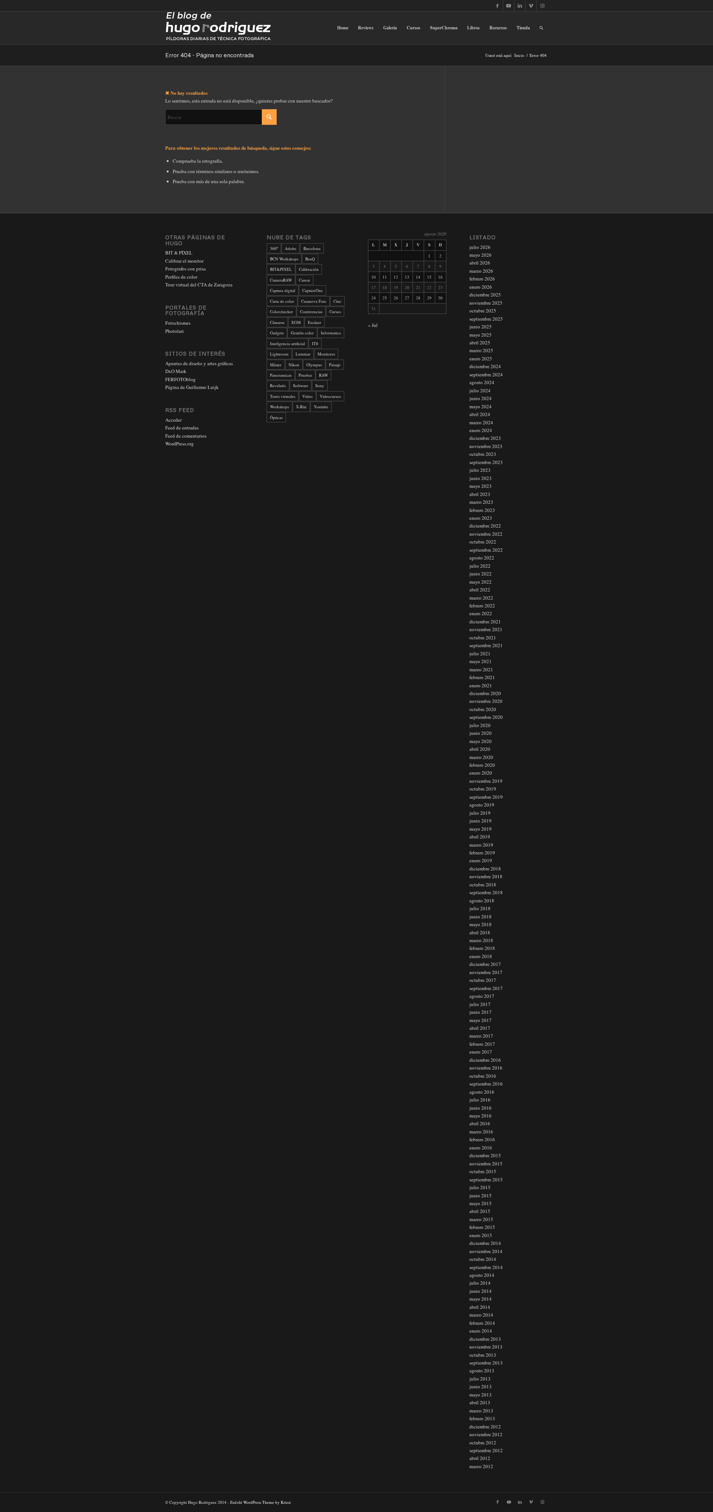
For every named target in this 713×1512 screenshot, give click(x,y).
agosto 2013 (481, 1370)
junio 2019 (480, 820)
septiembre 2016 (486, 1083)
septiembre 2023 (486, 462)
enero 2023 (480, 518)
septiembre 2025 (486, 318)
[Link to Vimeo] (530, 5)
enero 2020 (480, 772)
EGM (296, 322)
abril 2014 (479, 1307)
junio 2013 (480, 1386)
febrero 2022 (482, 605)
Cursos (335, 311)
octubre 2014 (482, 1259)
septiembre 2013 (486, 1362)
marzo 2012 (481, 1466)
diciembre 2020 (485, 693)
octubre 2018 (482, 884)
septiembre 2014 (486, 1267)
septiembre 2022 (486, 549)
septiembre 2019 (486, 797)
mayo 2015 (480, 1203)
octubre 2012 (482, 1442)
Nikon (294, 364)
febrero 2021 (482, 677)
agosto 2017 (481, 996)
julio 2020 (480, 725)
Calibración (309, 269)
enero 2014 (480, 1330)
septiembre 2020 (486, 717)
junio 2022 (480, 573)
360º (274, 248)
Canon (304, 280)
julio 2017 (480, 1004)
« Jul (373, 325)
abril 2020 (479, 749)
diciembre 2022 (485, 525)
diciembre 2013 (485, 1339)
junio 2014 (480, 1291)
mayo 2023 (480, 486)
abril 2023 (479, 494)
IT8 (315, 343)
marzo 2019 (481, 844)
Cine (337, 301)
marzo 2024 (481, 422)
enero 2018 (480, 956)
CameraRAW (281, 280)
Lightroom (279, 354)
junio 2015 (480, 1195)
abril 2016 (479, 1123)
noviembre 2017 (485, 972)
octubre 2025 (482, 310)
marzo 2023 (481, 502)
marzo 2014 (481, 1314)
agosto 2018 (481, 900)
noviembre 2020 (485, 701)
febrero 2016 (482, 1139)
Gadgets (277, 332)
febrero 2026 (482, 278)
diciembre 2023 (485, 438)
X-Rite (301, 406)
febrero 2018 (482, 948)
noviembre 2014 (485, 1251)
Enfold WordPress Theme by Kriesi (260, 1502)
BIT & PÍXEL (178, 252)
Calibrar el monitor (184, 260)
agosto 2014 (481, 1275)
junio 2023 (480, 478)
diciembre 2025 (485, 294)
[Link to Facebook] (497, 5)
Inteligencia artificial (287, 343)
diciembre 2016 (485, 1060)
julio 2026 (480, 247)
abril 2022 (479, 589)
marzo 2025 (481, 350)
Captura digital (282, 290)
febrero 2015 (482, 1227)
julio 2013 (480, 1378)
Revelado (278, 385)
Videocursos (330, 396)
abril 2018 (479, 932)
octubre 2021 (482, 637)
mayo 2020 (480, 741)
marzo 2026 (481, 270)
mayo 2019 (480, 828)
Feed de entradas (182, 427)
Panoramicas (281, 375)
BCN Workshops (284, 259)
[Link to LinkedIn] (519, 5)
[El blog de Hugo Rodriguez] (218, 28)
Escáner (314, 322)
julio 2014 (480, 1282)
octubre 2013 (482, 1355)
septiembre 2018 (486, 892)
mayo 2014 (480, 1298)
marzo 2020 (481, 757)
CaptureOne (312, 290)
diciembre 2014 (485, 1243)
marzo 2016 (481, 1131)
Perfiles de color (181, 276)
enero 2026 (480, 286)
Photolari (174, 331)
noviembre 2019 (485, 781)
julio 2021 (480, 653)
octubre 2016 (482, 1076)
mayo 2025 (480, 334)
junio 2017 (480, 1012)
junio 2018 (480, 916)
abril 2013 (479, 1402)
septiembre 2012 (486, 1450)
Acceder (173, 419)
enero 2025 (480, 358)
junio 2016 (480, 1107)
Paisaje (335, 364)
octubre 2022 (482, 541)
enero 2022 (480, 613)
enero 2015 (480, 1235)
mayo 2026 (480, 255)
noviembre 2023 (485, 446)
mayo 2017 (480, 1020)
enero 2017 (480, 1051)
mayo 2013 (480, 1394)
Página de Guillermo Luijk (192, 387)
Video (307, 396)
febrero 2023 (482, 510)
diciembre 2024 (485, 366)
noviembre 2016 (485, 1067)
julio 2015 (480, 1187)
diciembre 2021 (485, 621)
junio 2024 (480, 398)
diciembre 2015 (485, 1155)
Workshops (279, 406)
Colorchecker (281, 311)
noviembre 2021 (485, 629)
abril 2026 (479, 262)
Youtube (321, 406)
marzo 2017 (481, 1035)
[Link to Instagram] (542, 5)
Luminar (303, 354)
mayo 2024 (480, 406)
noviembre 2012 (485, 1434)
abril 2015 (479, 1211)
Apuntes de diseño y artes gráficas (199, 363)
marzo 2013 (481, 1410)
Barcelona (311, 248)
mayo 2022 (480, 581)
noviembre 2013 (485, 1346)
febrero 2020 (482, 765)
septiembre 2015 (486, 1179)
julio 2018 (480, 908)
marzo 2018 (481, 940)
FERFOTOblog (180, 379)
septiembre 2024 (486, 374)
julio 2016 (480, 1099)
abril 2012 (479, 1458)
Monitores (326, 354)
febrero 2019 (482, 852)
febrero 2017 (482, 1044)
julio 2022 (480, 565)
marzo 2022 (481, 597)
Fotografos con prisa (185, 268)
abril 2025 (479, 342)
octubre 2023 (482, 454)
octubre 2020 (482, 709)
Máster (275, 364)
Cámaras (277, 322)
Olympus (314, 364)
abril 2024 (479, 414)
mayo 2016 (480, 1115)
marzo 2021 (481, 669)
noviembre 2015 (485, 1163)
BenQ (310, 259)
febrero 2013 (482, 1418)
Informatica (331, 332)
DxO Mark (175, 371)
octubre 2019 (482, 788)
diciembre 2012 (485, 1426)
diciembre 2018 (485, 868)
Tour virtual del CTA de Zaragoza (198, 284)
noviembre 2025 (485, 302)
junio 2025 (480, 326)
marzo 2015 (481, 1219)
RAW (323, 375)
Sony (319, 385)
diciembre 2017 (485, 964)
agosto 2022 (481, 557)
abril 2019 (479, 836)
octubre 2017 (482, 980)
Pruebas (305, 375)
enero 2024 (480, 430)
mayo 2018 (480, 924)
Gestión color (302, 332)
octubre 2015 (482, 1171)
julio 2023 (480, 470)
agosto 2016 (481, 1091)
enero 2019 (480, 860)
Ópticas (276, 417)
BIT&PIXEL (281, 269)
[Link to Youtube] (508, 5)
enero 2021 (480, 685)
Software (300, 385)
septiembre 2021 (486, 645)
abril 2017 (479, 1028)
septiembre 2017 (486, 988)
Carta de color (282, 301)
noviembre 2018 (485, 876)
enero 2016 (480, 1147)
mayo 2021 (480, 661)
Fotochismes (178, 322)
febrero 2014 (482, 1323)
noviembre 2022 (485, 534)
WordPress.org (179, 443)
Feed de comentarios (185, 435)
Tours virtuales (282, 396)
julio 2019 (480, 812)
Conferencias (311, 311)
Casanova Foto (313, 301)
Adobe (290, 248)
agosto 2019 (481, 804)
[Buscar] (541, 28)
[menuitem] (342, 28)
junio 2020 (480, 733)
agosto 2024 (481, 382)
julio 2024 (480, 390)
